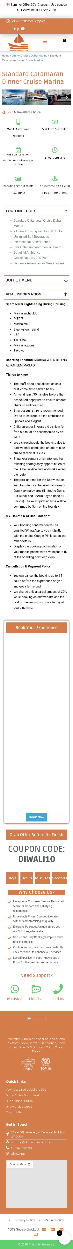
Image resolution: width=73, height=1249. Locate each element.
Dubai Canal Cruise (19, 1101)
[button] (45, 43)
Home (5, 55)
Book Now (36, 817)
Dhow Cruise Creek (19, 1107)
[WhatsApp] (15, 989)
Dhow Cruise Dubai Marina (24, 1095)
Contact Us (13, 1112)
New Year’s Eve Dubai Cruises (26, 1090)
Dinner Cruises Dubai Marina (29, 55)
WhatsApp (15, 999)
